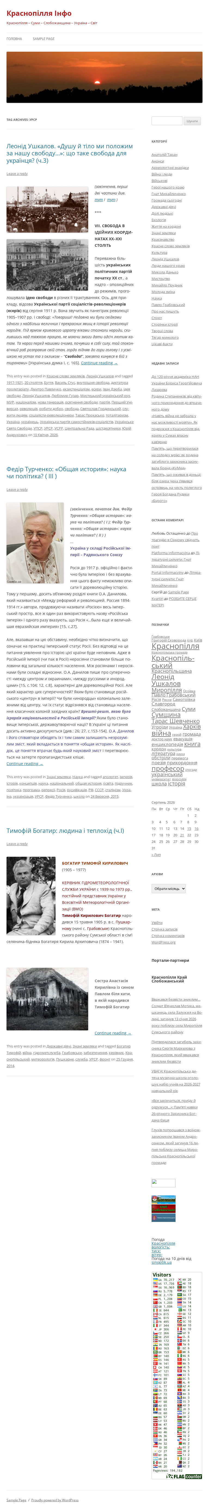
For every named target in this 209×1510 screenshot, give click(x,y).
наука (43, 783)
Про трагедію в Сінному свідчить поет (175, 540)
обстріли (161, 758)
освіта (108, 783)
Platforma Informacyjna (171, 552)
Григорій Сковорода (169, 640)
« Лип (156, 854)
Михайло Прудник (167, 285)
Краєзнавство (163, 239)
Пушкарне (65, 1059)
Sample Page (44, 38)
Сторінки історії (165, 324)
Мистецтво (161, 278)
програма (31, 789)
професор (168, 768)
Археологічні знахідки (170, 167)
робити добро (51, 408)
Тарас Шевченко (176, 721)
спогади (191, 770)
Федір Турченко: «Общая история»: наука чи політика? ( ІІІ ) (66, 472)
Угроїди (160, 727)
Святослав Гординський (100, 408)
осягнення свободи (81, 402)
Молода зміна (163, 291)
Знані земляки (59, 776)
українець (29, 421)
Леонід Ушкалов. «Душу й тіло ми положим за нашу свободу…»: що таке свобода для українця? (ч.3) (70, 153)
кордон (159, 748)
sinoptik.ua (162, 1262)
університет (161, 779)
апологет (110, 776)
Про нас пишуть (165, 311)
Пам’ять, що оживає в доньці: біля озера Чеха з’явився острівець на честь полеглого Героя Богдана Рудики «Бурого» (177, 487)
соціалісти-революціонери (51, 415)
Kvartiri (157, 598)
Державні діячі (59, 1046)
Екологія (159, 219)
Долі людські (162, 213)
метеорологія (42, 1059)
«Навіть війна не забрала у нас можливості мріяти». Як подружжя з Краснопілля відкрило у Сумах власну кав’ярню (176, 428)
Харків (192, 726)
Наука (77, 776)
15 (189, 828)
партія (104, 402)
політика (14, 789)
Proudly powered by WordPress (55, 1500)
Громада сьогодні (167, 200)
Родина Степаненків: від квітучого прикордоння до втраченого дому (177, 403)
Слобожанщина (166, 709)
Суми (189, 709)
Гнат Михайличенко (169, 193)
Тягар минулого (165, 337)
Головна (14, 38)
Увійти (157, 922)
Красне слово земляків (66, 376)
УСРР (58, 428)
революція (29, 408)
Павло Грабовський (168, 304)
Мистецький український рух (105, 395)
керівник (116, 1052)
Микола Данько (165, 272)
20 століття (33, 382)
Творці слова (162, 330)
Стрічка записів (164, 929)
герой (177, 734)
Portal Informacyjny (168, 572)
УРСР (48, 428)
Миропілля (167, 690)
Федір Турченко (58, 796)
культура (174, 749)
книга (192, 744)
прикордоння (182, 762)
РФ (90, 789)
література (163, 753)
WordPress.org (164, 942)
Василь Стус (65, 382)
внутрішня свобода (93, 382)
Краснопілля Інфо (39, 13)
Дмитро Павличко (45, 389)
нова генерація (50, 402)
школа (79, 796)
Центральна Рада (79, 428)
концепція (28, 783)
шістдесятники (108, 428)
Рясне (167, 700)
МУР (10, 402)
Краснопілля (175, 645)
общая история (88, 783)
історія (12, 783)
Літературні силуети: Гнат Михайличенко (176, 559)
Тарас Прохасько (89, 415)
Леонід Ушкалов (100, 376)
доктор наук (162, 738)
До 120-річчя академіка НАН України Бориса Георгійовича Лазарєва (177, 383)
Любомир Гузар (65, 395)
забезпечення (95, 1052)
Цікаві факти (162, 343)
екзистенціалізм (76, 389)
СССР (99, 789)
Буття (48, 382)
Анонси (158, 161)
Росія (61, 789)
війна (27, 1052)
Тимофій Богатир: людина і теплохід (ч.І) (65, 830)
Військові (159, 180)
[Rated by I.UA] (164, 1185)
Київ (198, 640)
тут (99, 199)
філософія (179, 779)
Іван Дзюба (112, 389)
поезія (159, 762)
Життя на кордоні (166, 226)
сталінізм (113, 789)
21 (182, 835)
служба (81, 1059)
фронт (105, 1059)
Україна (13, 421)
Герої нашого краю (168, 187)
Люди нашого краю (168, 265)
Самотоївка (184, 699)
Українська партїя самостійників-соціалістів (76, 421)
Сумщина (166, 714)
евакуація (182, 738)
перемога (179, 758)
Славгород (163, 703)
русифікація (77, 789)
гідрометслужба (46, 1052)
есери (96, 389)
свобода (72, 408)
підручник (123, 783)
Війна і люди (162, 174)
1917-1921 (15, 382)
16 (196, 828)
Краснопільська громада (170, 652)
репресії (48, 789)
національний (62, 783)
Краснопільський (173, 661)
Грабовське (72, 1052)
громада (192, 734)
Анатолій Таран (164, 154)
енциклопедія (167, 744)
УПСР (37, 428)
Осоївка (189, 691)
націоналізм (26, 402)
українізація (23, 796)
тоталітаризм (117, 415)
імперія (126, 776)
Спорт (157, 317)
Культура (159, 252)
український (167, 774)
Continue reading (99, 362)
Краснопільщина (172, 671)
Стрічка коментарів (168, 935)
